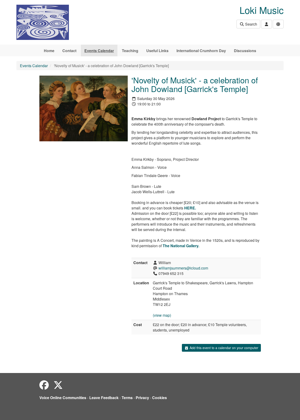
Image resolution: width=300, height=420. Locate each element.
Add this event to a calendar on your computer (223, 347)
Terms (127, 397)
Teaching (130, 50)
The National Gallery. (181, 245)
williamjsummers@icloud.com (183, 268)
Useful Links (157, 50)
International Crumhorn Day (201, 50)
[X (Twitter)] (58, 384)
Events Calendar (99, 50)
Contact (69, 50)
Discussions (245, 50)
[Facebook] (44, 384)
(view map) (162, 315)
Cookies (159, 397)
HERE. (190, 208)
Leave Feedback (104, 397)
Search (250, 24)
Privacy (142, 397)
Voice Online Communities (62, 397)
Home (49, 50)
